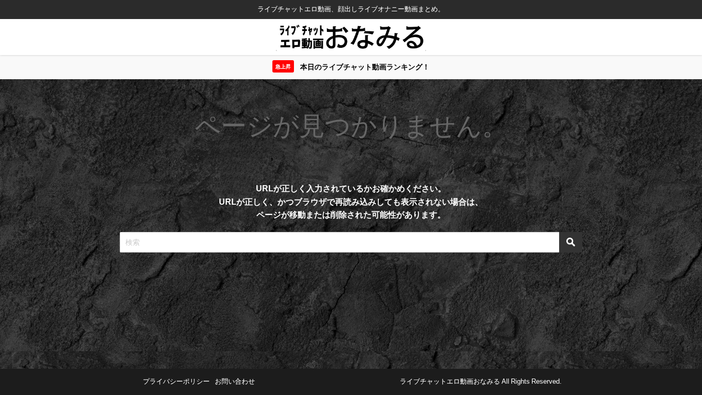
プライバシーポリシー (176, 381)
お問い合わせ (235, 381)
